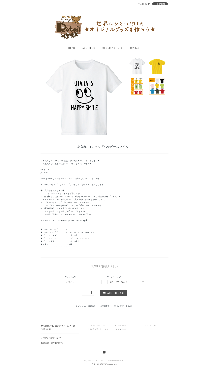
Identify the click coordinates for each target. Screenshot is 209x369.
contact (135, 48)
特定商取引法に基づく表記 (98, 329)
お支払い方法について (51, 338)
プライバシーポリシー (96, 325)
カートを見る (121, 325)
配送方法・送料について (52, 343)
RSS (118, 329)
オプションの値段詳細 (85, 306)
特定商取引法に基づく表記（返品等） (117, 306)
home (72, 48)
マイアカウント (151, 325)
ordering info (112, 48)
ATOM (123, 329)
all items (89, 48)
